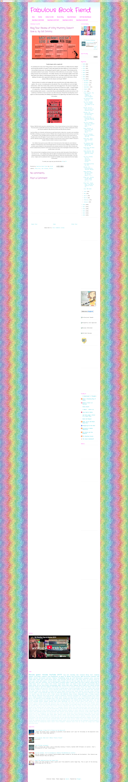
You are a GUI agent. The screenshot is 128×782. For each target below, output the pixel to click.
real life (96, 700)
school (48, 694)
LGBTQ (30, 684)
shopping (31, 721)
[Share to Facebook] (61, 166)
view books (95, 49)
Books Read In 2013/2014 (82, 20)
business (54, 711)
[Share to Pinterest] (63, 166)
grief (48, 700)
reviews (92, 705)
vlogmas (97, 721)
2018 (84, 204)
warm (30, 723)
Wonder (85, 708)
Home (33, 17)
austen (76, 710)
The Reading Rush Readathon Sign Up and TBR (88, 144)
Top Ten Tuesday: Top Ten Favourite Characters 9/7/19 (88, 159)
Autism (65, 707)
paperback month (67, 705)
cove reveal (60, 713)
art (73, 710)
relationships (91, 684)
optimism (48, 718)
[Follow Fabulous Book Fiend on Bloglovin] (87, 312)
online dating (38, 718)
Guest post (32, 681)
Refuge (61, 708)
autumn (80, 710)
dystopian (76, 695)
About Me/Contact (71, 17)
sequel (72, 682)
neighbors (89, 717)
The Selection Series (76, 708)
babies (97, 684)
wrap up (68, 678)
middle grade (32, 685)
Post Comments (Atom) (58, 227)
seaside (30, 707)
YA (59, 676)
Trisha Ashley (76, 689)
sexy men (80, 720)
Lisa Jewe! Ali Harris (37, 708)
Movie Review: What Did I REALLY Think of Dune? (48, 737)
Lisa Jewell (73, 684)
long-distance (44, 717)
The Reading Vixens (88, 436)
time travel (57, 701)
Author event (56, 679)
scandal (60, 720)
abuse (98, 701)
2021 (84, 74)
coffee (79, 698)
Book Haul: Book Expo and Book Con (88, 140)
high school (84, 704)
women (78, 681)
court (55, 713)
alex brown (42, 710)
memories (73, 717)
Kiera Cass (94, 707)
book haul (38, 682)
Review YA (91, 701)
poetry (71, 685)
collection (81, 711)
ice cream (96, 692)
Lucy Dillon (46, 708)
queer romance (95, 718)
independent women (83, 694)
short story (40, 684)
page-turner (90, 700)
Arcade (79, 684)
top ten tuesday (69, 675)
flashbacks (43, 714)
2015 (84, 211)
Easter (70, 707)
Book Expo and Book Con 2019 (89, 148)
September (87, 87)
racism (30, 720)
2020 (84, 76)
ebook (92, 698)
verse (76, 721)
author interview (94, 678)
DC (67, 707)
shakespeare (86, 720)
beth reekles (85, 710)
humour (34, 684)
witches (65, 697)
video (52, 707)
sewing (76, 720)
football (84, 695)
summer (35, 692)
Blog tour (37, 168)
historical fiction (47, 689)
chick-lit (96, 679)
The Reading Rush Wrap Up (88, 99)
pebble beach (60, 718)
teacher (46, 701)
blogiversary (66, 698)
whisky (33, 723)
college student (89, 711)
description (84, 713)
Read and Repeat (87, 419)
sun (38, 721)
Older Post (74, 224)
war (40, 691)
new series (43, 694)
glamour (64, 714)
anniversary (64, 710)
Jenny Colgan (82, 685)
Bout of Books (66, 676)
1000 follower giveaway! (42, 745)
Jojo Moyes (77, 701)
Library (51, 688)
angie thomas (58, 710)
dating (79, 713)
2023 (84, 70)
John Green (70, 701)
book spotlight (95, 689)
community (35, 704)
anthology (45, 702)
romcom (59, 684)
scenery (64, 720)
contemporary (43, 713)
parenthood (53, 718)
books (73, 702)
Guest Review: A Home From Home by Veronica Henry (88, 130)
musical (84, 717)
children (57, 695)
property (89, 718)
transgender (62, 721)
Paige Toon (78, 682)
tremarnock (68, 721)
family (54, 678)
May (85, 193)
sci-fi (30, 701)
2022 (84, 72)
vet (79, 721)
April (85, 195)
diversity (70, 695)
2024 (84, 68)
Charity (93, 697)
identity (68, 700)
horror (89, 704)
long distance (32, 717)
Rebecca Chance (84, 701)
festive (30, 714)
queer (73, 705)
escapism (37, 688)
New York (83, 681)
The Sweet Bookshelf (88, 439)
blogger (97, 710)
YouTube (40, 17)
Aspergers (60, 707)
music (38, 694)
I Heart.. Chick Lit (88, 409)
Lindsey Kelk (48, 684)
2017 (84, 206)
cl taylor (78, 692)
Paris (59, 691)
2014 (84, 213)
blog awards (92, 710)
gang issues (50, 714)
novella (69, 679)
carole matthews (91, 702)
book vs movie (60, 702)
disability (63, 695)
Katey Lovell (88, 707)
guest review (42, 675)
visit (93, 721)
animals (40, 702)
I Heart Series (55, 694)
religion (49, 720)
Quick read (84, 686)
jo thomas (91, 694)
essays (58, 704)
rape (33, 720)
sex (70, 681)
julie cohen (43, 705)
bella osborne (85, 682)
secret (68, 720)
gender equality (58, 714)
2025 (84, 66)
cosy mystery (50, 713)
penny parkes (67, 718)
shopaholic (96, 720)
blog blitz (66, 692)
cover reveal (44, 679)
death (59, 681)
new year (94, 717)
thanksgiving (43, 721)
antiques (70, 710)
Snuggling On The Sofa (89, 425)
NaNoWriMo (66, 694)
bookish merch (68, 702)
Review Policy (60, 17)
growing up (54, 700)
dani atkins (74, 713)
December (86, 80)
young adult (45, 691)
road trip (96, 705)
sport (73, 679)
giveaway (96, 681)
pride (81, 718)
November (86, 82)
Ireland (51, 691)
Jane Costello (63, 686)
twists (73, 721)
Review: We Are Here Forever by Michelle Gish (89, 109)
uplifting (64, 701)
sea (52, 697)
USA (82, 708)
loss (50, 717)
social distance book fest (40, 707)
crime (76, 679)
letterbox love (46, 682)
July (85, 91)
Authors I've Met (50, 17)
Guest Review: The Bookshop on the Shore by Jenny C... (89, 152)
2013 (84, 215)
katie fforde (49, 705)
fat (80, 695)
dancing (68, 713)
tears (92, 681)
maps (66, 717)
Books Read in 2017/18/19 (53, 20)
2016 (84, 208)
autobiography (53, 685)
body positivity (52, 702)
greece (72, 714)
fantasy (64, 685)
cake (58, 711)
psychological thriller (80, 688)
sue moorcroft (44, 688)
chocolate (71, 711)
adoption (37, 710)
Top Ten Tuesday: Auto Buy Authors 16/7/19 (89, 135)
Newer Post (34, 224)
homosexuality (88, 714)
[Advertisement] (89, 265)
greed (76, 714)
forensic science (33, 700)
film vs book (36, 714)
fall (61, 704)
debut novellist (86, 698)
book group (46, 695)
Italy (55, 691)
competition (96, 711)
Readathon (54, 676)
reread (87, 705)
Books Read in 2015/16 (68, 20)
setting (72, 720)
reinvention (43, 720)
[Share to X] (60, 166)
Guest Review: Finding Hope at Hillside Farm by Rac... (89, 118)
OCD (50, 708)
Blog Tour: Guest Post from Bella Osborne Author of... (89, 184)
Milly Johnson (90, 685)
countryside (47, 704)
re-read (84, 705)
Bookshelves (87, 697)
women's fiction (47, 681)
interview (86, 691)
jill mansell (32, 694)
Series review (67, 689)
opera (44, 718)
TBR (82, 676)
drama (38, 679)
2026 (84, 64)
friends (63, 681)
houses (97, 714)
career (84, 702)
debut (34, 679)
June (85, 191)
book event (72, 692)
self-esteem (55, 686)
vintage (90, 721)
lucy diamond (74, 700)
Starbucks (65, 708)
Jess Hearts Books (88, 412)
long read (38, 717)
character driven (64, 711)
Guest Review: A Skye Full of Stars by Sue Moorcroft (50, 730)
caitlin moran (78, 702)
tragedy (56, 697)
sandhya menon (54, 720)
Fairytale (81, 707)
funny (80, 679)
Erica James (76, 707)
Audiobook (86, 678)
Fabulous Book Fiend (60, 10)
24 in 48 (81, 697)
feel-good (31, 691)
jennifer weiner (35, 705)
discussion (85, 692)
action (43, 698)
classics (76, 711)
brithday (44, 711)
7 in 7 (56, 707)
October (86, 85)
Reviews (33, 689)
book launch (75, 691)
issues (92, 691)
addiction (39, 695)
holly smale (96, 695)
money (80, 717)
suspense (96, 694)
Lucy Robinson (37, 698)
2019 (84, 78)
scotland (35, 701)
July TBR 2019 (87, 188)
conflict (37, 713)
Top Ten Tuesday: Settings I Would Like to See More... (89, 124)
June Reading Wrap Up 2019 (89, 164)
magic (59, 685)
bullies (52, 695)
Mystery (55, 681)
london (37, 691)
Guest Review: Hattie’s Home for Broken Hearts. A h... (88, 173)
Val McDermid (58, 692)
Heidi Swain (65, 684)
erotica (97, 698)
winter (36, 723)
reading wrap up (94, 682)
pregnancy (40, 697)
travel (37, 681)
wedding (76, 685)
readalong (37, 720)
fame (64, 704)
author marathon (85, 689)
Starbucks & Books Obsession (88, 429)
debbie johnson (92, 686)
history (91, 679)
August (86, 89)
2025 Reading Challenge (89, 40)
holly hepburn (47, 686)
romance (44, 676)
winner (60, 697)
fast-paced (96, 713)
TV (95, 701)
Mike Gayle (51, 692)
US (65, 161)
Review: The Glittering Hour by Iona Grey (89, 113)
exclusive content (90, 676)
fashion (67, 704)
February (86, 199)
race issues (78, 705)
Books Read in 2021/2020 (38, 20)
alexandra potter (50, 710)
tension (51, 701)
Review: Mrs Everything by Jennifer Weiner (89, 168)
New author (32, 682)
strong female (55, 682)
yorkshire (75, 697)
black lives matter (57, 698)
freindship (62, 682)
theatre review (55, 721)
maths (68, 717)
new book (63, 679)
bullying (49, 711)
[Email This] (57, 166)
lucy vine (62, 717)
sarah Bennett (47, 697)
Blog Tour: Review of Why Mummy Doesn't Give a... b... (89, 179)
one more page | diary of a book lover (89, 415)
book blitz (74, 698)
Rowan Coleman (73, 694)
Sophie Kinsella (66, 691)
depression (53, 704)
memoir (68, 682)
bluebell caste (32, 711)
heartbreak (81, 714)
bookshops (39, 711)
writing (70, 697)
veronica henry (91, 688)
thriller (74, 681)
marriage (84, 684)
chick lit (85, 679)
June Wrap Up (32, 695)
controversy (41, 704)
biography (48, 698)
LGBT (61, 694)
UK (62, 161)
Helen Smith (86, 406)
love (48, 676)
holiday (90, 695)
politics (73, 718)
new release (45, 168)
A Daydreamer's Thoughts (89, 396)
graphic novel (43, 700)
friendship (61, 678)
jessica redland (59, 688)
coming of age (39, 686)
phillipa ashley (58, 689)
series (35, 678)
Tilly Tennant (71, 686)
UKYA (41, 681)
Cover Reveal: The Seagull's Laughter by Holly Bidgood (89, 94)
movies (50, 679)
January (86, 202)
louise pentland (55, 717)
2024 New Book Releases (85, 17)
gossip (68, 714)
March (85, 197)
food (67, 681)
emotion (81, 691)
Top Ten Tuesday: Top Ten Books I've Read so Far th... (89, 103)
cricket (55, 684)
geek (67, 685)
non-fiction (76, 676)
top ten (39, 685)
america (36, 702)
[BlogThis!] (58, 166)
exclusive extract (45, 678)
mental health (69, 688)
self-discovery (77, 678)
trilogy (40, 692)
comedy (30, 679)
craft (64, 713)
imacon (67, 779)
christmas (37, 676)
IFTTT (59, 675)
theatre (49, 721)
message (77, 717)
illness (93, 704)
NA (54, 688)
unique (48, 707)
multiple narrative (58, 705)
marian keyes (82, 700)
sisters (41, 701)
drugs (89, 713)
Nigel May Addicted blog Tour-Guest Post (46, 760)
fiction (71, 704)
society (35, 721)
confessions (32, 713)
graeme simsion (77, 704)
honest (93, 714)
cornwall (78, 686)
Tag (69, 708)
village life (84, 721)
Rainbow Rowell (55, 708)
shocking (91, 720)
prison (85, 718)
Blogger (79, 779)
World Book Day (91, 708)
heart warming (61, 700)
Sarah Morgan (45, 685)
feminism (90, 692)
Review (51, 168)
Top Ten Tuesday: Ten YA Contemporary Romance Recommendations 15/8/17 (55, 752)
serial (88, 681)
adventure (31, 702)
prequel (78, 718)
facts (92, 713)
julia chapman (33, 697)
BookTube (45, 692)
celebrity (38, 689)
